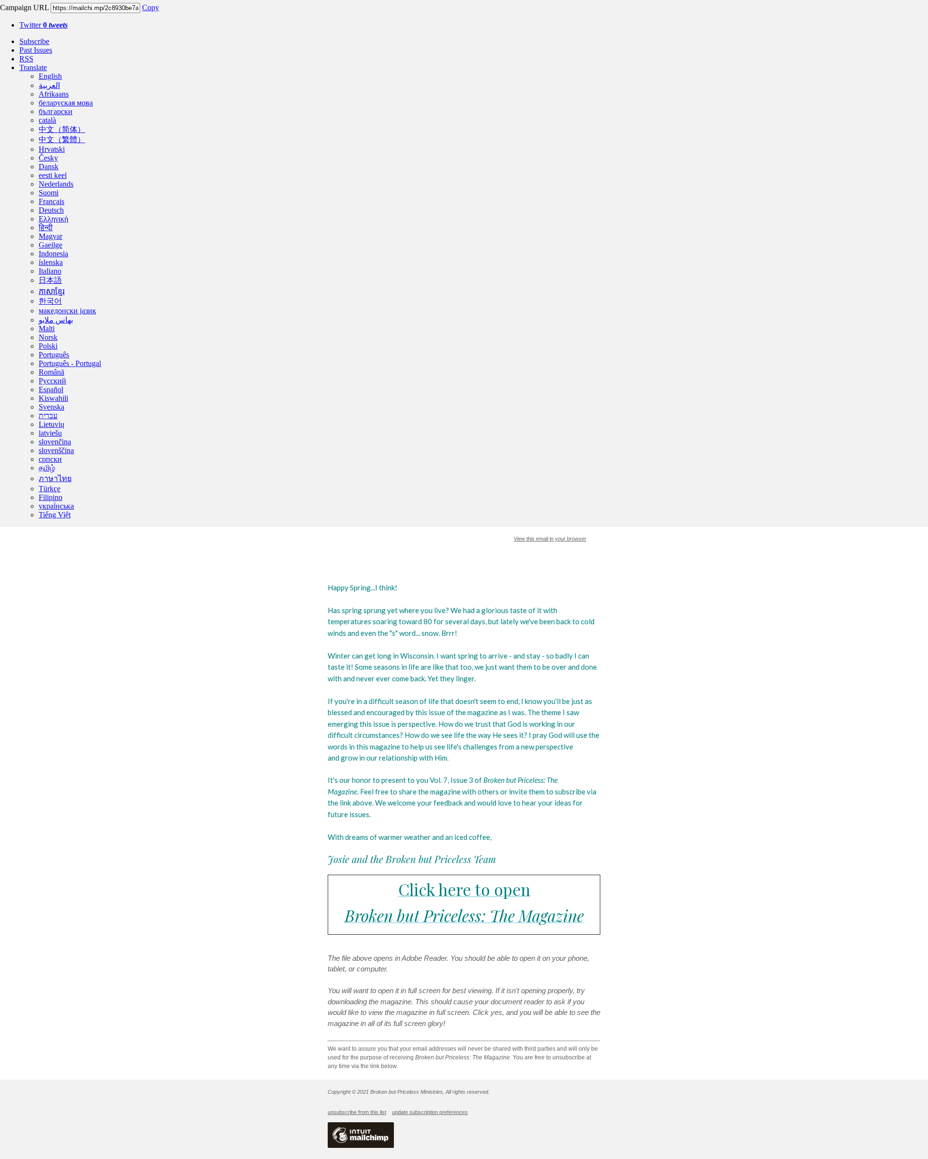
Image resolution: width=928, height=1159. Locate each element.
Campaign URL (24, 7)
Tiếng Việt (55, 515)
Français (51, 201)
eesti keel (53, 175)
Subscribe (34, 41)
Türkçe (49, 488)
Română (51, 372)
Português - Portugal (70, 363)
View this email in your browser (550, 539)
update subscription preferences (430, 1112)
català (47, 120)
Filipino (50, 497)
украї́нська (56, 506)
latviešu (50, 433)
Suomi (48, 193)
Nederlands (56, 184)
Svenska (51, 407)
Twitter (43, 25)
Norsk (48, 337)
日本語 (50, 280)
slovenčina (55, 442)
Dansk (48, 166)
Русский (52, 381)
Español (51, 389)
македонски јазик (67, 311)
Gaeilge (50, 245)
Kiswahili (53, 398)
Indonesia (53, 253)
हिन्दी (46, 227)
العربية (49, 85)
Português (54, 355)
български (55, 111)
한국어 (50, 301)
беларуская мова (66, 103)
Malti (47, 328)
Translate (33, 67)
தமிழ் (47, 468)
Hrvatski (52, 149)
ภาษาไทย (55, 478)
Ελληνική (53, 219)
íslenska (51, 262)
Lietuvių (51, 424)
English (50, 76)
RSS (26, 59)
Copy (150, 7)
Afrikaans (54, 94)
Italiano (50, 271)
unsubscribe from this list (357, 1112)
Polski (48, 346)
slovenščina (56, 450)
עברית (48, 415)
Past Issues (35, 50)
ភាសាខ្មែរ (52, 291)
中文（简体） (62, 129)
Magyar (50, 236)
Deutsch (51, 210)
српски (50, 459)
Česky (48, 158)
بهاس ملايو (56, 320)
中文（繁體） (62, 139)
